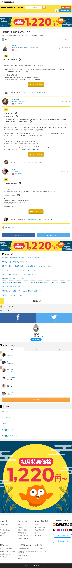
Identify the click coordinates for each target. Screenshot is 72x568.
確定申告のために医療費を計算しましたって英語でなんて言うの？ (21, 291)
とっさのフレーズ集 (40, 551)
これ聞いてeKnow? (23, 538)
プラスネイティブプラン (24, 527)
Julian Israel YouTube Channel (35, 92)
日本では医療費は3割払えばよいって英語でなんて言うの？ (19, 274)
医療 (5, 66)
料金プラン (21, 524)
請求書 (31, 130)
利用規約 (4, 424)
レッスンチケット (40, 536)
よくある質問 (6, 418)
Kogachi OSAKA (11, 393)
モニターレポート (5, 536)
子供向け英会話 (22, 533)
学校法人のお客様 (62, 541)
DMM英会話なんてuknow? (7, 551)
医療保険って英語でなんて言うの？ (12, 295)
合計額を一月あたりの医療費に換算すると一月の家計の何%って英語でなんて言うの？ (27, 266)
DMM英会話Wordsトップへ (10, 436)
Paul (8, 385)
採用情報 (20, 558)
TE (7, 361)
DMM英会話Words (5, 554)
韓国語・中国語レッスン (24, 530)
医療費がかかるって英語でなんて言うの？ (14, 262)
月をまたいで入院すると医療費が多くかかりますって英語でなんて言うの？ (24, 258)
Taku (8, 354)
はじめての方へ (4, 524)
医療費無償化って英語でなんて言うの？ (14, 278)
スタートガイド (4, 527)
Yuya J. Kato (10, 369)
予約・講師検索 (39, 530)
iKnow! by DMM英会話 (6, 548)
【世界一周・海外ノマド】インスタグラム (38, 219)
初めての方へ (6, 412)
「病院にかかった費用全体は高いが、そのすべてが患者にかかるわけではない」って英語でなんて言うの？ (33, 282)
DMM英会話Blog (4, 557)
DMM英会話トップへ (8, 430)
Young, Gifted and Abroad (34, 162)
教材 (36, 533)
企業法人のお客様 (62, 535)
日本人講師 (3, 533)
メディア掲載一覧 (22, 555)
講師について (39, 524)
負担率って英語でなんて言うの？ (12, 287)
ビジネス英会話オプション (25, 536)
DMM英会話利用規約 (23, 548)
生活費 (24, 127)
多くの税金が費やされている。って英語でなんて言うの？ (19, 270)
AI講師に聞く (66, 11)
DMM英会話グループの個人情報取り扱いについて (26, 551)
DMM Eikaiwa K (11, 377)
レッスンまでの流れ (40, 527)
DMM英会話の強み (5, 530)
